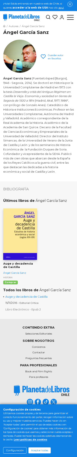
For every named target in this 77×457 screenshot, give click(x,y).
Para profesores (38, 376)
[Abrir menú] (70, 17)
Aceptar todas (39, 450)
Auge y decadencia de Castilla (26, 296)
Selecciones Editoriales (38, 333)
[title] (42, 390)
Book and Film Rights (38, 371)
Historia (7, 277)
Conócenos (38, 346)
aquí (61, 7)
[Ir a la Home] (4, 26)
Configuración (15, 450)
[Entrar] (61, 17)
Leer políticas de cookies (30, 439)
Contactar (38, 352)
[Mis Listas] (54, 17)
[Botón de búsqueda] (48, 17)
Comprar (10, 282)
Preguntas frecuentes (38, 358)
